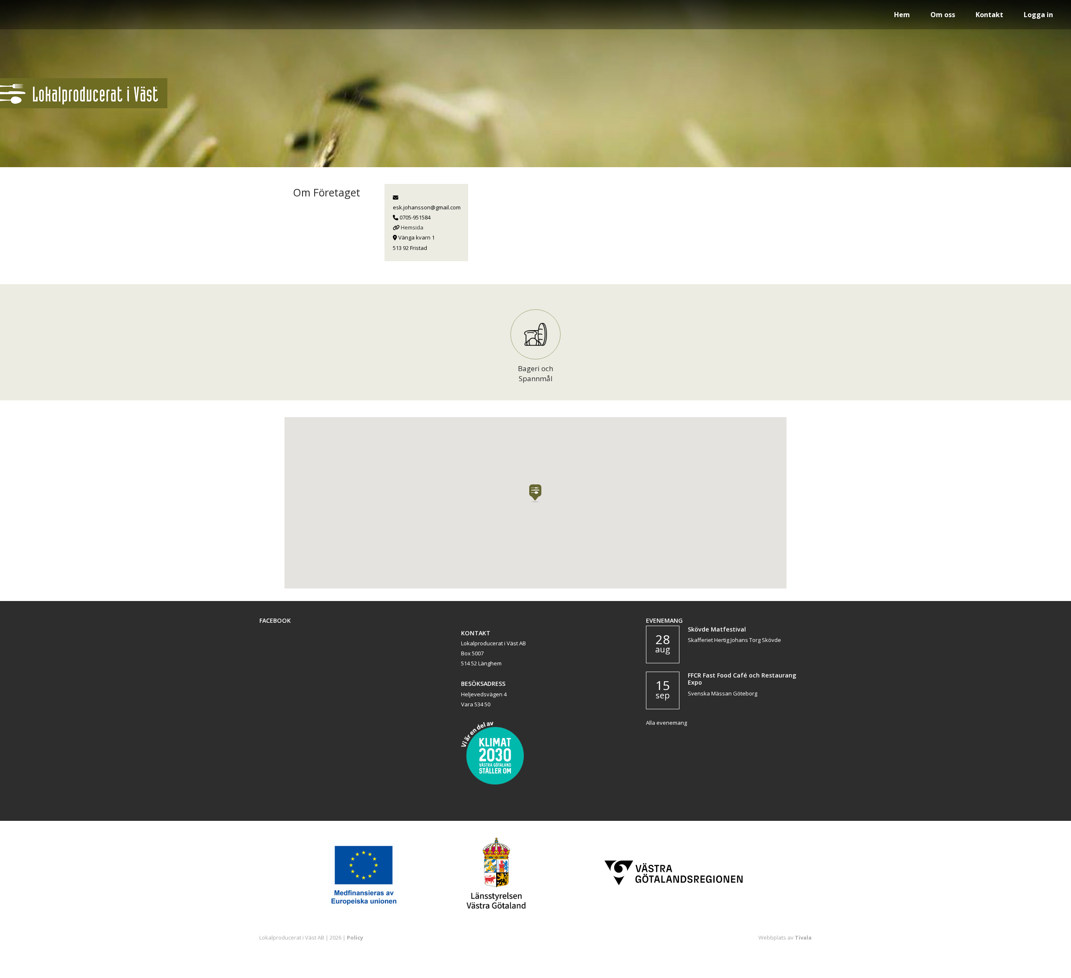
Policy (355, 937)
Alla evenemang (666, 722)
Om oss (942, 14)
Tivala (803, 937)
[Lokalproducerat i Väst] (83, 106)
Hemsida (412, 227)
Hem (902, 14)
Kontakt (989, 14)
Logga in (1038, 14)
